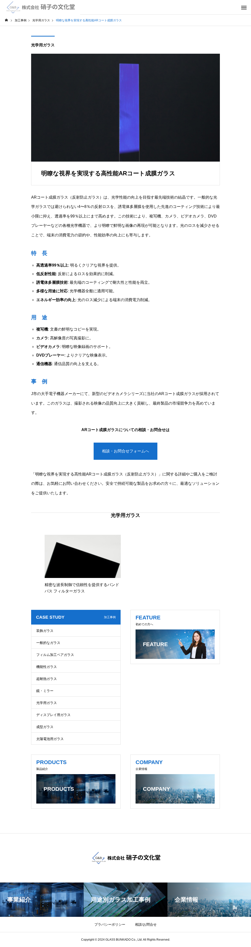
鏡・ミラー (44, 691)
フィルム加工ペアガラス (55, 655)
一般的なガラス (48, 643)
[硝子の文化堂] (40, 7)
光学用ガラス (43, 45)
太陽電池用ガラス (50, 739)
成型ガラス (44, 727)
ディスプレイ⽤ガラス (53, 715)
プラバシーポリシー (109, 924)
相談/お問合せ (146, 924)
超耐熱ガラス (46, 679)
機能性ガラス (46, 667)
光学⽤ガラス (46, 703)
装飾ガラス (44, 631)
